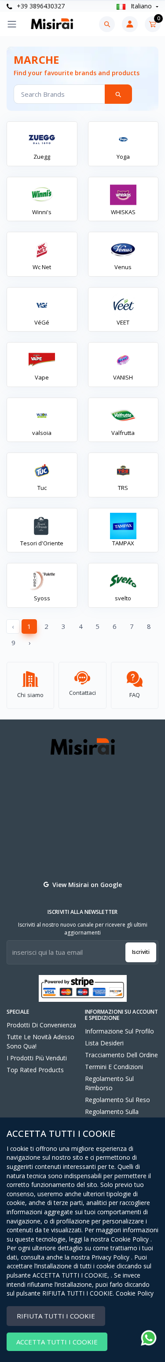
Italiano (141, 6)
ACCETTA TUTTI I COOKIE (57, 1341)
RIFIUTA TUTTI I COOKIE (56, 1315)
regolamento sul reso (117, 1099)
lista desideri (104, 1043)
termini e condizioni (114, 1067)
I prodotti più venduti (37, 1058)
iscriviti (141, 952)
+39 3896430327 (40, 6)
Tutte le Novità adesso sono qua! (40, 1041)
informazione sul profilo (119, 1031)
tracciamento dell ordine (121, 1055)
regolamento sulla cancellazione (112, 1116)
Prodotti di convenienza (41, 1025)
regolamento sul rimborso (109, 1083)
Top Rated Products (35, 1070)
